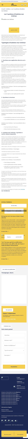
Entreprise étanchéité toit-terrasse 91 (9, 401)
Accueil (3, 9)
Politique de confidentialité (7, 411)
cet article (23, 189)
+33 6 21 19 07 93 (10, 319)
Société (18, 398)
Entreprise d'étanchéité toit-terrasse (9, 392)
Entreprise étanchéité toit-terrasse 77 (9, 402)
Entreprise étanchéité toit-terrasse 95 (9, 399)
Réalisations (19, 396)
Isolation (8, 9)
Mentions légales (5, 409)
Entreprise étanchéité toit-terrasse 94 (9, 398)
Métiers (18, 395)
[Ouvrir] (2, 4)
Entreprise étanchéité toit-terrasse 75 (9, 393)
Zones (17, 400)
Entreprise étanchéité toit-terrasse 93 (9, 396)
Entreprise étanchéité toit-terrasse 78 (9, 404)
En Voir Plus (14, 205)
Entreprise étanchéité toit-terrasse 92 (9, 395)
